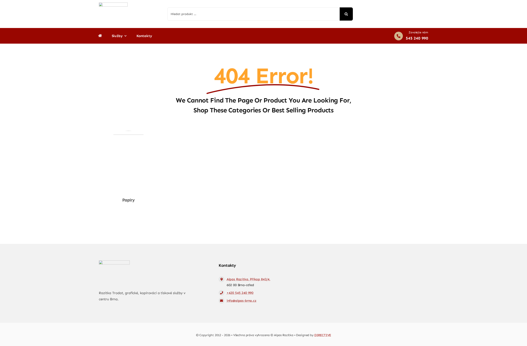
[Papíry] (128, 134)
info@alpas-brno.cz (242, 301)
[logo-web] (113, 4)
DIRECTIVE (322, 335)
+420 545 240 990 (240, 293)
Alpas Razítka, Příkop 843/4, (248, 279)
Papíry (128, 199)
